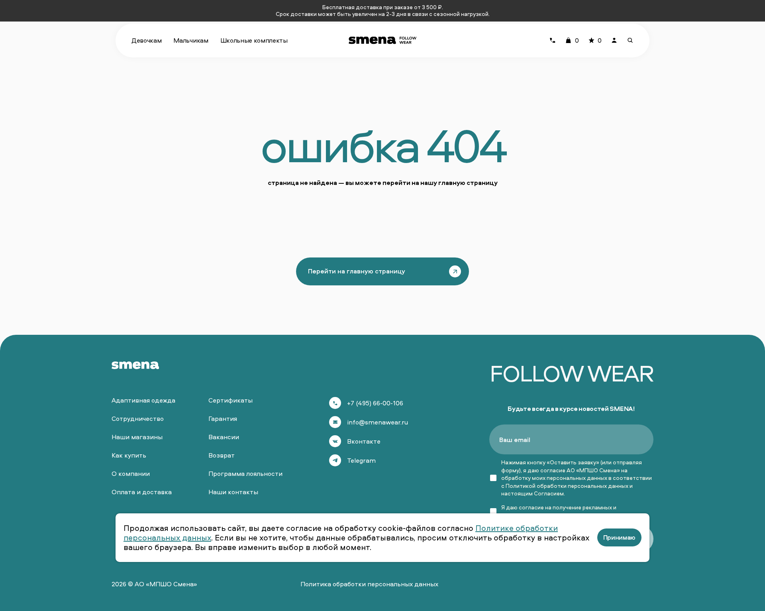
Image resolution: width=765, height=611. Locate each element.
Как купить (129, 455)
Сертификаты (230, 400)
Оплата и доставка (142, 491)
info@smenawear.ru (377, 422)
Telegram (361, 460)
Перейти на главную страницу (356, 271)
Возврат (221, 455)
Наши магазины (137, 436)
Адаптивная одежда (143, 400)
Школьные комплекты (254, 40)
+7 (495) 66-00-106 (375, 403)
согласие (531, 507)
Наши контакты (233, 491)
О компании (131, 473)
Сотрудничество (138, 418)
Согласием (549, 493)
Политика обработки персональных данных (369, 584)
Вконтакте (364, 441)
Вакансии (223, 436)
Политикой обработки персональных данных (567, 485)
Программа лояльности (245, 473)
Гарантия (222, 418)
